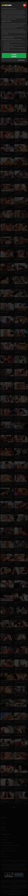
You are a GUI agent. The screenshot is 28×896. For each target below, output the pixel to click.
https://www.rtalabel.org (9, 37)
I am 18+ (14, 55)
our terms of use (21, 60)
